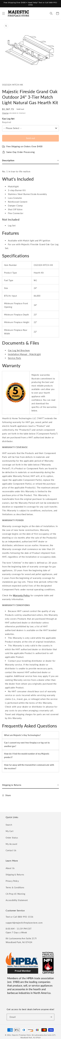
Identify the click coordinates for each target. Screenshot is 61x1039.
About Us (10, 868)
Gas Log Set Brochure (19, 350)
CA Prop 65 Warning (15, 894)
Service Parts (14, 358)
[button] (3, 13)
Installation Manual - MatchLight (24, 354)
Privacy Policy (12, 881)
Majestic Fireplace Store (21, 1035)
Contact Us (11, 850)
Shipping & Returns (15, 874)
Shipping (5, 113)
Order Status (12, 837)
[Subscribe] (51, 1017)
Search (9, 825)
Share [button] (8, 795)
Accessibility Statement (17, 900)
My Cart (9, 831)
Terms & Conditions (15, 887)
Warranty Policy (21, 595)
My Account (11, 844)
